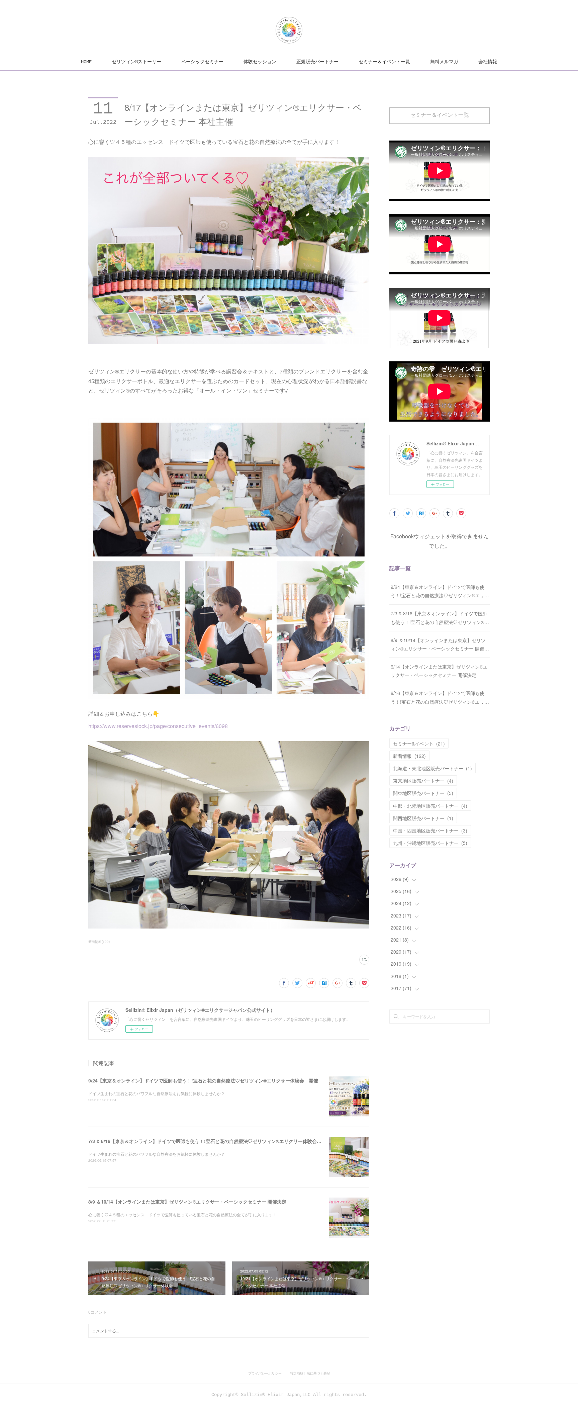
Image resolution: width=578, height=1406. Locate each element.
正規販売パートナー (317, 62)
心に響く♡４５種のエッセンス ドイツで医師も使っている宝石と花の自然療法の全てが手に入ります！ (182, 1214)
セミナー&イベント (419, 743)
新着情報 (409, 756)
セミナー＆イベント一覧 (384, 62)
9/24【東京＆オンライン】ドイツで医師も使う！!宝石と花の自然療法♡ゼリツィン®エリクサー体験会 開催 (203, 1080)
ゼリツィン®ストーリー (136, 62)
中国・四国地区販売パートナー (430, 830)
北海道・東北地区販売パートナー (432, 768)
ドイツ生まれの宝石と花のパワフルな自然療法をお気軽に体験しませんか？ (156, 1093)
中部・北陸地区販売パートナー (430, 805)
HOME (86, 62)
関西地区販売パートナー (423, 818)
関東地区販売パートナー (423, 793)
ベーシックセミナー (202, 62)
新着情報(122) (99, 941)
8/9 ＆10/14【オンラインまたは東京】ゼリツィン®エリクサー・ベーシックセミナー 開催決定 (187, 1201)
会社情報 (487, 62)
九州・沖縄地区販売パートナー (430, 843)
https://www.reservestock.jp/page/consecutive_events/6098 (158, 726)
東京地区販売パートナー (423, 780)
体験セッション (260, 62)
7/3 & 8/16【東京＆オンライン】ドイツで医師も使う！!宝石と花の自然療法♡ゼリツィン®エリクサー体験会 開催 (209, 1141)
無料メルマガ (444, 62)
